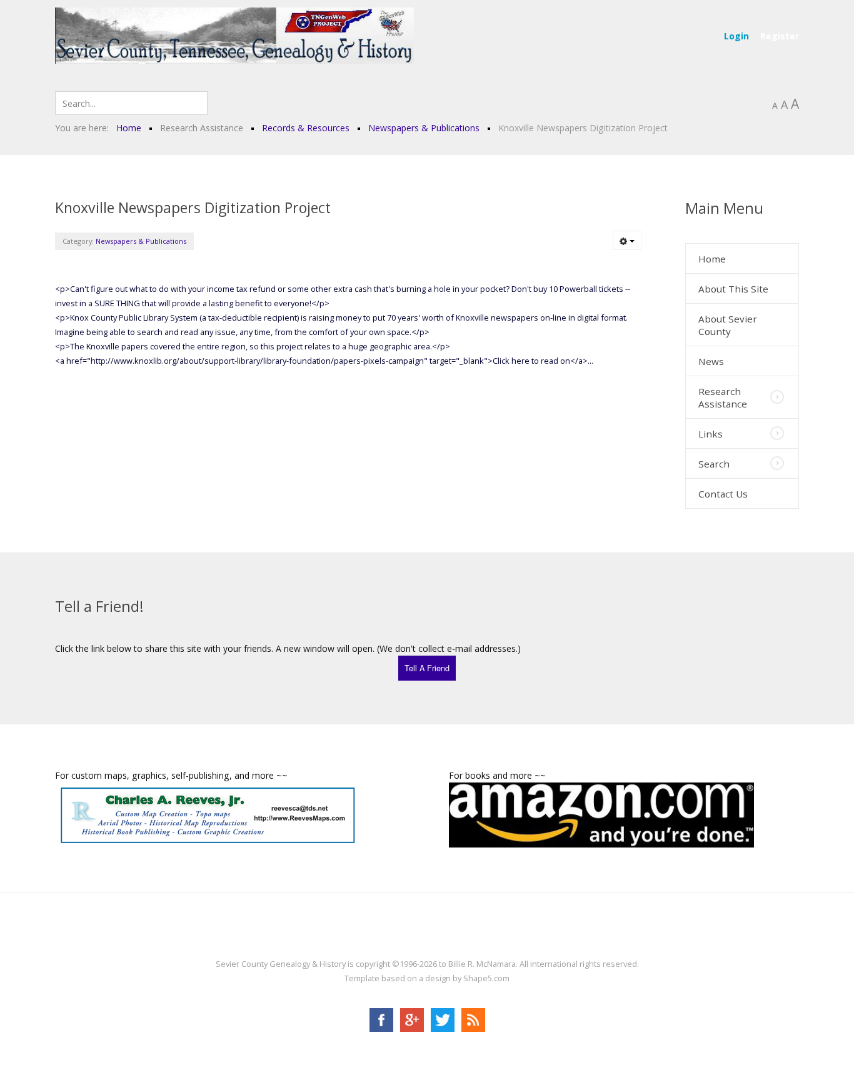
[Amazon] (601, 813)
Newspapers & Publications (141, 241)
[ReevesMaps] (207, 814)
